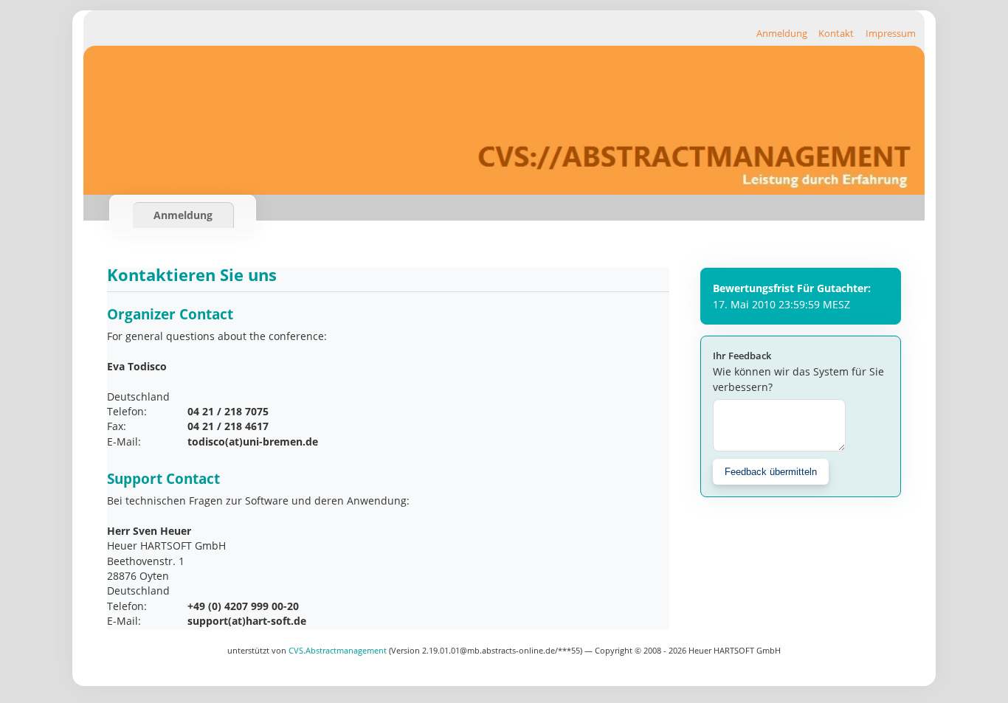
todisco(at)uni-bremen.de (252, 441)
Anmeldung (781, 33)
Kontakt (836, 33)
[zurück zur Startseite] (504, 191)
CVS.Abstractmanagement (339, 650)
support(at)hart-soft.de (246, 621)
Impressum (891, 33)
